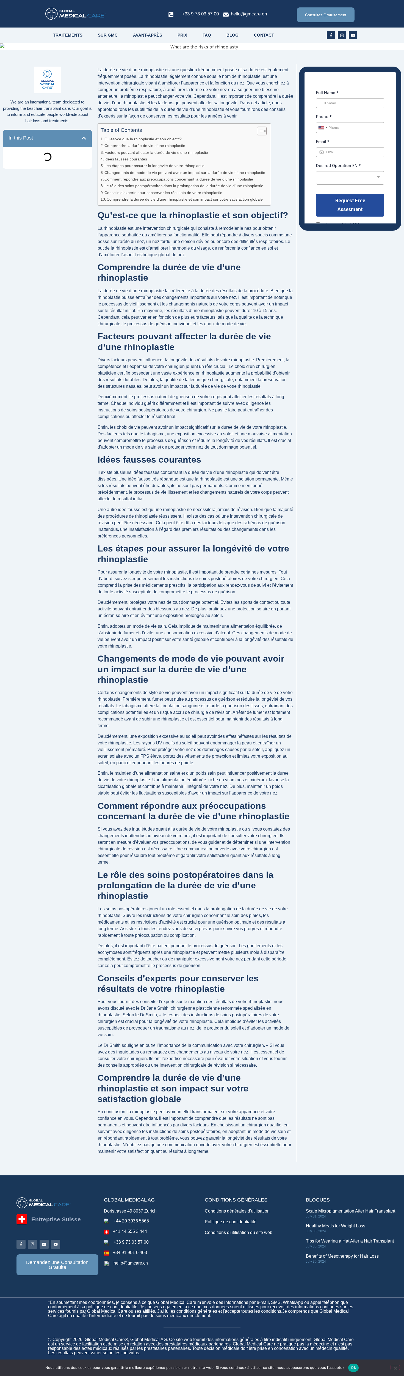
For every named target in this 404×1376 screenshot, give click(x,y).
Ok (353, 1367)
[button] (83, 138)
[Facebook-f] (331, 35)
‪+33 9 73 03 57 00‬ (200, 14)
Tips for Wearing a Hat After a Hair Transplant (350, 1241)
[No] (395, 1367)
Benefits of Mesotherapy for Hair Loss (342, 1256)
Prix (182, 35)
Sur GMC (108, 35)
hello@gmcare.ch (249, 14)
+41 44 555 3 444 (130, 1231)
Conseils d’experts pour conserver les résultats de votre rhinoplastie (163, 192)
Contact (264, 35)
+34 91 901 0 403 (130, 1252)
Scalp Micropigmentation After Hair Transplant (350, 1211)
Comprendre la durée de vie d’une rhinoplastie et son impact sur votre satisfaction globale (185, 199)
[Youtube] (353, 35)
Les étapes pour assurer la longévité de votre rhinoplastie (154, 165)
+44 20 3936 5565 (131, 1221)
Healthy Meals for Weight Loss (335, 1226)
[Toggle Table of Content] (259, 131)
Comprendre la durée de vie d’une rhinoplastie (144, 145)
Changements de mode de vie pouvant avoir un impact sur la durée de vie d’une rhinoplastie (184, 172)
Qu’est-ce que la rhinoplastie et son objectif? (143, 139)
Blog (232, 35)
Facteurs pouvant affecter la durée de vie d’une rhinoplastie (156, 152)
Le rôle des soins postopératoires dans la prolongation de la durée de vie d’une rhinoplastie (183, 186)
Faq (207, 35)
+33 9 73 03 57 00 (131, 1242)
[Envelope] (44, 1244)
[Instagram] (342, 35)
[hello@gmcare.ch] (226, 14)
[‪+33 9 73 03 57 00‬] (171, 14)
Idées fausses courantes (125, 159)
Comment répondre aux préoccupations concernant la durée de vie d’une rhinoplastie (178, 179)
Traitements (67, 35)
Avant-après (147, 35)
